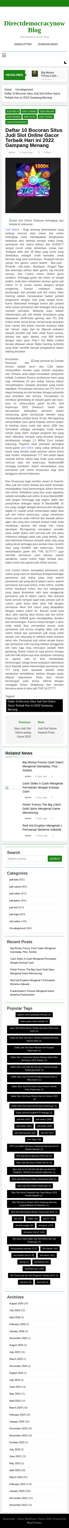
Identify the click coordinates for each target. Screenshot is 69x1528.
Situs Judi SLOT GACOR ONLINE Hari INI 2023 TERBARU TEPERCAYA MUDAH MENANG (34, 1171)
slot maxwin (50, 1248)
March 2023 (15, 1477)
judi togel (46, 116)
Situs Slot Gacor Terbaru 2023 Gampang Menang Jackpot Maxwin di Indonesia (34, 1203)
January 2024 (16, 1421)
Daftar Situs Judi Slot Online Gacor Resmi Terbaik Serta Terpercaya (34, 1088)
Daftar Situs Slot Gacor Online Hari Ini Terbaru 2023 (34, 1097)
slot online (27, 447)
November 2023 (18, 1435)
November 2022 (18, 1505)
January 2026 (16, 1331)
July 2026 (14, 1310)
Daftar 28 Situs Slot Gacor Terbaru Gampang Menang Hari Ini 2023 (34, 1039)
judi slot (30, 116)
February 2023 (17, 1484)
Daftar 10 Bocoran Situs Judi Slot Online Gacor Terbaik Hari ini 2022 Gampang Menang (32, 705)
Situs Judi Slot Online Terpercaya (34, 1186)
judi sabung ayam (25, 1133)
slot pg (24, 1262)
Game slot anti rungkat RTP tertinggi (34, 1113)
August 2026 (16, 1303)
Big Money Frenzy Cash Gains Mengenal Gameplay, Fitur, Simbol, (49, 74)
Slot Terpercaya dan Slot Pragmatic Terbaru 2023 (34, 1275)
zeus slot (42, 1282)
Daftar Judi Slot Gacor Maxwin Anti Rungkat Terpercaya (34, 1049)
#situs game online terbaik (34, 1021)
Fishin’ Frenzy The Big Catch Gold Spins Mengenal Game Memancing (41, 808)
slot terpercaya (34, 1269)
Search (55, 858)
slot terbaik (41, 1262)
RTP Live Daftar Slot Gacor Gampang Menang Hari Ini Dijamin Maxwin (34, 1147)
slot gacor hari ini (34, 1232)
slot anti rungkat (24, 1225)
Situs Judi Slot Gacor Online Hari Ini (34, 1163)
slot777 (48, 1219)
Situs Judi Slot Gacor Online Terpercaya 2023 (34, 1179)
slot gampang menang (24, 1248)
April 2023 (14, 1470)
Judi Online (12, 229)
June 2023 (15, 1456)
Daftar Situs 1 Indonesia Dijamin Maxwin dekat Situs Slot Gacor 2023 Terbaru (34, 1059)
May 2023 (14, 1463)
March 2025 (15, 1359)
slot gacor (46, 1225)
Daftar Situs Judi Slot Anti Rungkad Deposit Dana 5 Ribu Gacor (34, 1078)
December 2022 (18, 1498)
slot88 (32, 1219)
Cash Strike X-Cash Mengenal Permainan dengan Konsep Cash (42, 787)
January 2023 (16, 1491)
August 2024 (16, 1372)
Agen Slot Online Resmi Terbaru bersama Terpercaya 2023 (34, 1029)
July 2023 (14, 1449)
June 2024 (15, 1386)
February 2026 (17, 1324)
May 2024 (14, 1393)
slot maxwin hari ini (23, 1255)
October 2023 (16, 1442)
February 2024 (17, 1414)
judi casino (29, 111)
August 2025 (16, 1345)
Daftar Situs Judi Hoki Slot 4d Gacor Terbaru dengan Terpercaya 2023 (34, 1068)
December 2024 (18, 1366)
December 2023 (18, 1428)
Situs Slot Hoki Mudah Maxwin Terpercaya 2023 (34, 1212)
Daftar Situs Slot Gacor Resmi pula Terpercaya (34, 1106)
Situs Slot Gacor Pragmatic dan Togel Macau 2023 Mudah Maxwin (34, 1194)
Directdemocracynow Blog (34, 26)
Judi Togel (34, 1139)
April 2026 (14, 1317)
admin (11, 152)
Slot (18, 1219)
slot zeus (25, 1282)
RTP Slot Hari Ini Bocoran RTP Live (34, 1156)
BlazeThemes (34, 1522)
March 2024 (15, 1407)
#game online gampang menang (34, 1015)
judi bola (13, 111)
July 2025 (14, 1352)
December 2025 (18, 1338)
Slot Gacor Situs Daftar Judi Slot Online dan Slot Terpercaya (34, 1240)
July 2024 (14, 1379)
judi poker (13, 116)
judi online (47, 111)
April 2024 (14, 1400)
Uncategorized (17, 122)
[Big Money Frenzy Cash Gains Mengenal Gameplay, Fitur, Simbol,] (35, 74)
